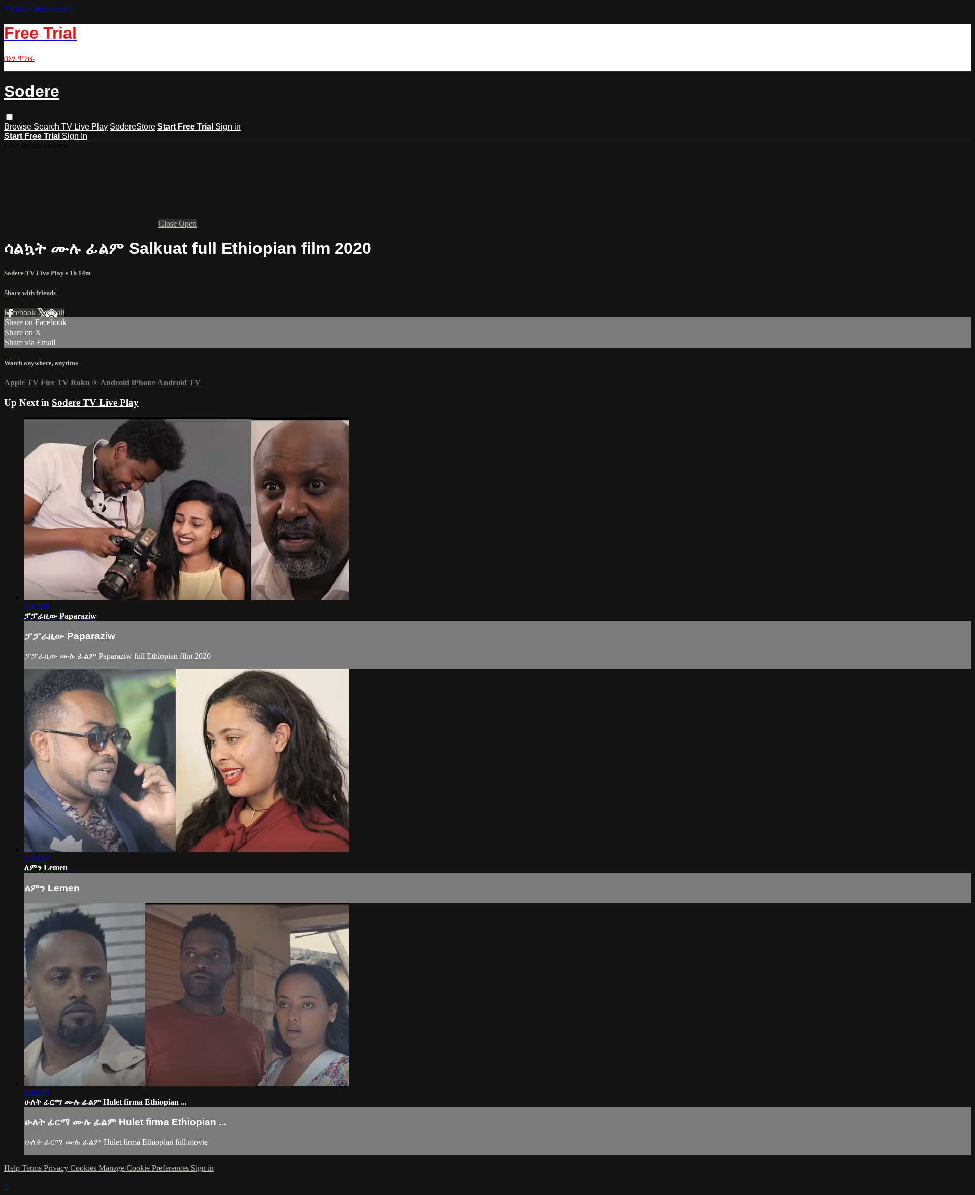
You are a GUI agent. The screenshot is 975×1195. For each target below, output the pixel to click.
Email (55, 312)
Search (47, 126)
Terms (33, 1168)
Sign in (228, 126)
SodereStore (132, 126)
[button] (9, 117)
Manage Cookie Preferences (145, 1168)
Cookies (84, 1168)
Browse (19, 126)
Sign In (74, 136)
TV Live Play (84, 126)
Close (168, 223)
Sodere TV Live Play (35, 273)
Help (13, 1168)
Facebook (21, 312)
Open (188, 223)
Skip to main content (37, 8)
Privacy (57, 1168)
